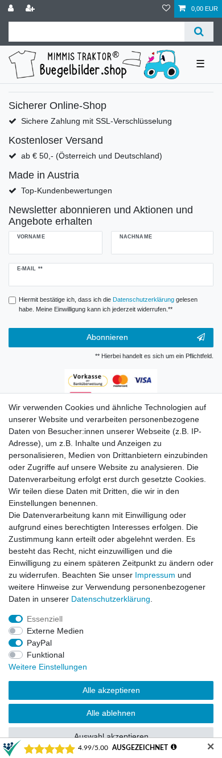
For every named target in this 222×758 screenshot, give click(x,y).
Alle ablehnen (111, 713)
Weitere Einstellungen (48, 666)
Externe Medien (55, 630)
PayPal (39, 642)
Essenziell (45, 618)
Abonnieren (107, 337)
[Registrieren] (31, 9)
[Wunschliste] (166, 9)
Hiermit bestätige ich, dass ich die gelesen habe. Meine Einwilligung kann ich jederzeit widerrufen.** (108, 304)
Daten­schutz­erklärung (110, 598)
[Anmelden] (12, 9)
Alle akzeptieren (111, 690)
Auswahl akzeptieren (111, 736)
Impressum (155, 574)
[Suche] (198, 32)
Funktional (45, 654)
